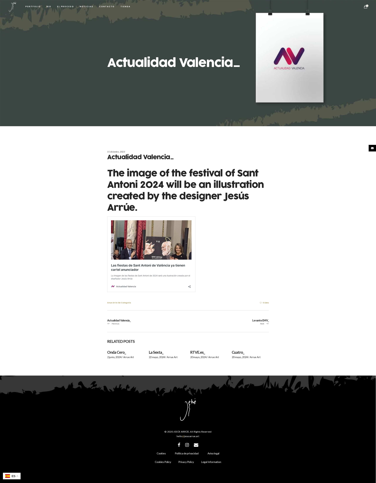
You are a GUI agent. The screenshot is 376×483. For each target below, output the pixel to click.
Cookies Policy (163, 461)
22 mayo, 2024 (157, 357)
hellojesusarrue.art (188, 436)
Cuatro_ (238, 352)
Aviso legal (213, 453)
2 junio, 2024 (114, 357)
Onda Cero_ (116, 352)
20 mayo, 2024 (198, 357)
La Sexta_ (156, 352)
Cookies (161, 453)
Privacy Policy (186, 461)
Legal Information (211, 461)
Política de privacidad (186, 453)
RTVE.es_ (197, 352)
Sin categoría (124, 302)
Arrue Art (111, 302)
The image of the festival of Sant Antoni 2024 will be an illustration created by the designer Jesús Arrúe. (185, 190)
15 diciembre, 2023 (116, 152)
